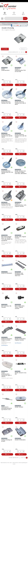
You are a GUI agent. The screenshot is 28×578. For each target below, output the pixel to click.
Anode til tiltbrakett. (20, 439)
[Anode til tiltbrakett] (7, 265)
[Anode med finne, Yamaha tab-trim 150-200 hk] (7, 163)
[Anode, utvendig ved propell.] (7, 431)
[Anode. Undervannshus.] (7, 61)
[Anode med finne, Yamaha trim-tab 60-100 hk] (7, 126)
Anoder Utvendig (7, 24)
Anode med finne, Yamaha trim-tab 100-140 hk (21, 136)
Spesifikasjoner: (4, 345)
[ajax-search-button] (25, 18)
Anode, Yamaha (19, 407)
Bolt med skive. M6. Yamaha (6, 306)
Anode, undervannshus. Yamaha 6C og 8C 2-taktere (6, 374)
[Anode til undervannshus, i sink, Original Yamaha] (21, 195)
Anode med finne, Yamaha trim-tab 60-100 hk (7, 136)
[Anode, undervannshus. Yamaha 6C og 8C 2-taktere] (7, 364)
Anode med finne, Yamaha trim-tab (6, 102)
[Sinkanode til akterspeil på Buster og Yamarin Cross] (7, 399)
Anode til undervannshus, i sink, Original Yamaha (20, 205)
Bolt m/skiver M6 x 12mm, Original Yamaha (19, 307)
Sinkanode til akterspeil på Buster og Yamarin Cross (6, 408)
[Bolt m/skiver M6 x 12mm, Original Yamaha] (21, 298)
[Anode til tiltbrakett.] (21, 431)
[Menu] (2, 18)
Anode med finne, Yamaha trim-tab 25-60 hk (20, 103)
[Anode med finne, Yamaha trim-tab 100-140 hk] (21, 126)
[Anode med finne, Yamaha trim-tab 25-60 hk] (21, 93)
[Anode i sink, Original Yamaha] (21, 228)
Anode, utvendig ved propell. (6, 440)
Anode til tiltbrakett (6, 273)
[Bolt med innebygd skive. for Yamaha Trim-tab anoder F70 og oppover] (7, 228)
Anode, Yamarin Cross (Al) (20, 373)
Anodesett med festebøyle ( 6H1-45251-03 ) (19, 274)
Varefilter (5, 49)
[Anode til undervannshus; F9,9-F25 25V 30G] (21, 61)
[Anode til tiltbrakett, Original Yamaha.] (7, 330)
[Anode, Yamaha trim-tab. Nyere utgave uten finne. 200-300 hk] (21, 163)
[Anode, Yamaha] (21, 399)
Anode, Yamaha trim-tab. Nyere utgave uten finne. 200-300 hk (20, 172)
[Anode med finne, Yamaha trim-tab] (7, 93)
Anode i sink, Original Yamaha (20, 237)
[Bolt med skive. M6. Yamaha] (7, 298)
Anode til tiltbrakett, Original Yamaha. (6, 339)
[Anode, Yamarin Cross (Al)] (21, 364)
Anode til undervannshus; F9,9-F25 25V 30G (20, 70)
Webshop (4, 23)
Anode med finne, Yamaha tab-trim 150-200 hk (7, 172)
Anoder (16, 23)
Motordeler (10, 23)
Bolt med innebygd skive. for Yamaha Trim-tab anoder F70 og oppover (6, 238)
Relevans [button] (23, 48)
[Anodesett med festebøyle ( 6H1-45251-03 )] (21, 265)
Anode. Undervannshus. (5, 69)
